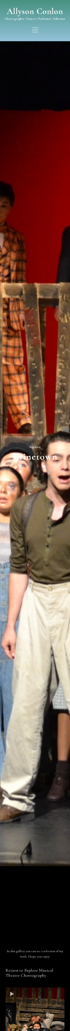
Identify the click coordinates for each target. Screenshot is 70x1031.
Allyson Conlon (35, 11)
